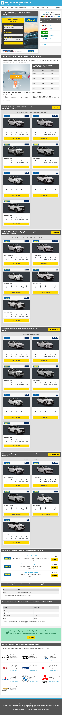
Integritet (50, 703)
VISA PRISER (56, 232)
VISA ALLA (56, 107)
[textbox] (13, 27)
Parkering (32, 7)
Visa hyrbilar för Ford (33, 670)
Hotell (47, 7)
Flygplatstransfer (23, 7)
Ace (50, 38)
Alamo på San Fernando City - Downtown (31, 564)
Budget (51, 25)
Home (3, 7)
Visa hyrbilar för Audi (33, 660)
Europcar (52, 31)
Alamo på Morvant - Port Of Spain (31, 555)
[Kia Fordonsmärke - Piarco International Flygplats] (5, 668)
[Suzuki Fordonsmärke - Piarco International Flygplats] (5, 678)
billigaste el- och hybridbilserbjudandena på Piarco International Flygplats (35, 633)
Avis (51, 28)
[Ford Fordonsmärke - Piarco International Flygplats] (25, 668)
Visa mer (43, 44)
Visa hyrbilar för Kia (13, 670)
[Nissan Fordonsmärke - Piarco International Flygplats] (5, 657)
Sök (13, 43)
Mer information (54, 329)
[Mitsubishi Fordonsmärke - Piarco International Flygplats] (45, 678)
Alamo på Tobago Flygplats (31, 572)
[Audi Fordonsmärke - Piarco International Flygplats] (25, 657)
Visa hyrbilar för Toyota (53, 670)
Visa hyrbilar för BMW (33, 681)
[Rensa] (22, 28)
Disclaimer (45, 703)
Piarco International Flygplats (19, 3)
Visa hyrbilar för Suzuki (14, 681)
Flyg (8, 7)
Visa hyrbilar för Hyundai (53, 660)
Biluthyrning (14, 7)
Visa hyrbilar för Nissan (14, 660)
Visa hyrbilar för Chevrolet (15, 692)
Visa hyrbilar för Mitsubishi (54, 681)
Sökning (54, 559)
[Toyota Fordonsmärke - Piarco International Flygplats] (45, 668)
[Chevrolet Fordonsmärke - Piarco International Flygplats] (5, 689)
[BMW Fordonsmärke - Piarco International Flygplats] (25, 678)
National (52, 35)
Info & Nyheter (40, 7)
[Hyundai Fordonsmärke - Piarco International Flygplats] (45, 657)
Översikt (55, 703)
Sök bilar (31, 637)
